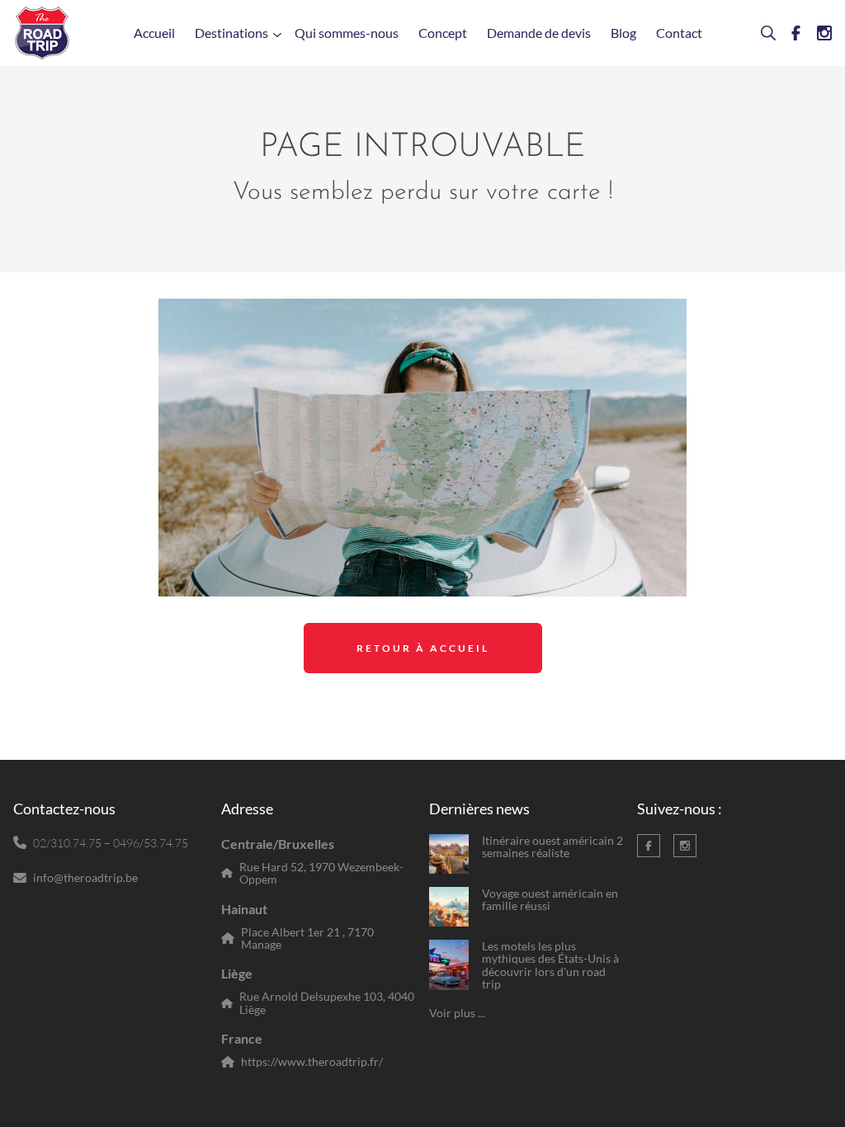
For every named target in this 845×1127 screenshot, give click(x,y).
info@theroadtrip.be (85, 877)
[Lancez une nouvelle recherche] (762, 33)
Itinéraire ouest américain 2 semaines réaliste (552, 847)
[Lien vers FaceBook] (790, 33)
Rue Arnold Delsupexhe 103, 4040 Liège (326, 1003)
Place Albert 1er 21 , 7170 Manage (307, 938)
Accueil (154, 32)
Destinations (231, 32)
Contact (679, 32)
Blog (623, 32)
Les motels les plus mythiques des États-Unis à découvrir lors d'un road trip (550, 965)
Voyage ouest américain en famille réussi (550, 899)
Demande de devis (539, 32)
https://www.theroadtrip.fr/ (312, 1061)
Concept (442, 32)
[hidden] (449, 854)
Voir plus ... (457, 1013)
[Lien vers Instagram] (818, 33)
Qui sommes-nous (347, 32)
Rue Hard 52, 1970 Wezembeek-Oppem (321, 873)
